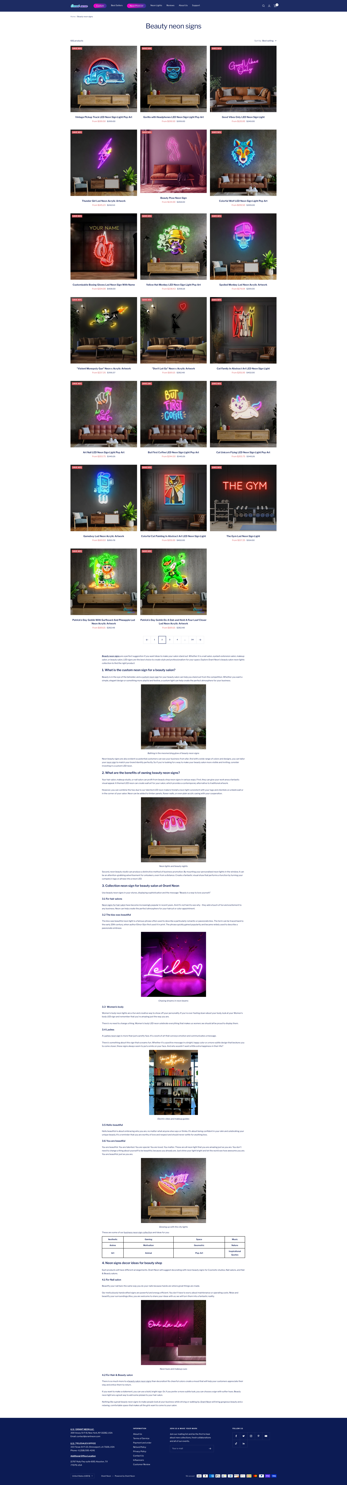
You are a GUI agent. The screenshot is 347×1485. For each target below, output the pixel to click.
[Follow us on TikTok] (236, 1443)
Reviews (170, 5)
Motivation (148, 1245)
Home (73, 16)
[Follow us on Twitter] (243, 1436)
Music (235, 1239)
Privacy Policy (139, 1451)
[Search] (263, 6)
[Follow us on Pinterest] (258, 1436)
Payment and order (142, 1443)
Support (196, 5)
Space (199, 1239)
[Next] (200, 640)
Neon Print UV (136, 6)
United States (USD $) (81, 1476)
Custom (100, 6)
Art (112, 1253)
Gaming (148, 1239)
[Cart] (275, 5)
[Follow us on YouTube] (266, 1436)
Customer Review (141, 1464)
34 (192, 640)
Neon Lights (156, 5)
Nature (235, 1245)
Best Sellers (117, 5)
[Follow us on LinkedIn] (243, 1443)
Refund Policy (139, 1447)
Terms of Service (141, 1438)
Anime (113, 1245)
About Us (183, 5)
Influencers (138, 1460)
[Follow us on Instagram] (251, 1436)
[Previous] (147, 640)
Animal (148, 1253)
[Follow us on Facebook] (236, 1436)
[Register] (210, 1449)
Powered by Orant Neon (125, 1476)
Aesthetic (112, 1239)
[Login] (269, 6)
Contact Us (138, 1456)
